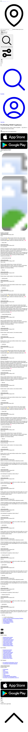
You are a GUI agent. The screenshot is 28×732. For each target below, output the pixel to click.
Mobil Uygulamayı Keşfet (6, 149)
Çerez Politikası (6, 623)
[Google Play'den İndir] (14, 148)
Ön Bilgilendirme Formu (8, 621)
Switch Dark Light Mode (6, 703)
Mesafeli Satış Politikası (8, 620)
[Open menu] (1, 65)
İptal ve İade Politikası (7, 619)
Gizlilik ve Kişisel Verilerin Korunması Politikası (13, 618)
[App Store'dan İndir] (14, 140)
